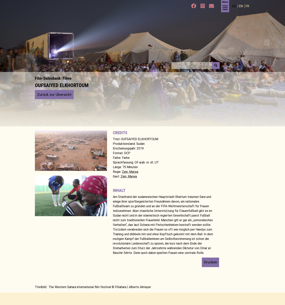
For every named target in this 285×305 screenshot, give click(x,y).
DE (234, 6)
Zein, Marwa (130, 172)
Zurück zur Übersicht (54, 94)
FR (247, 6)
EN (241, 6)
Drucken (210, 262)
